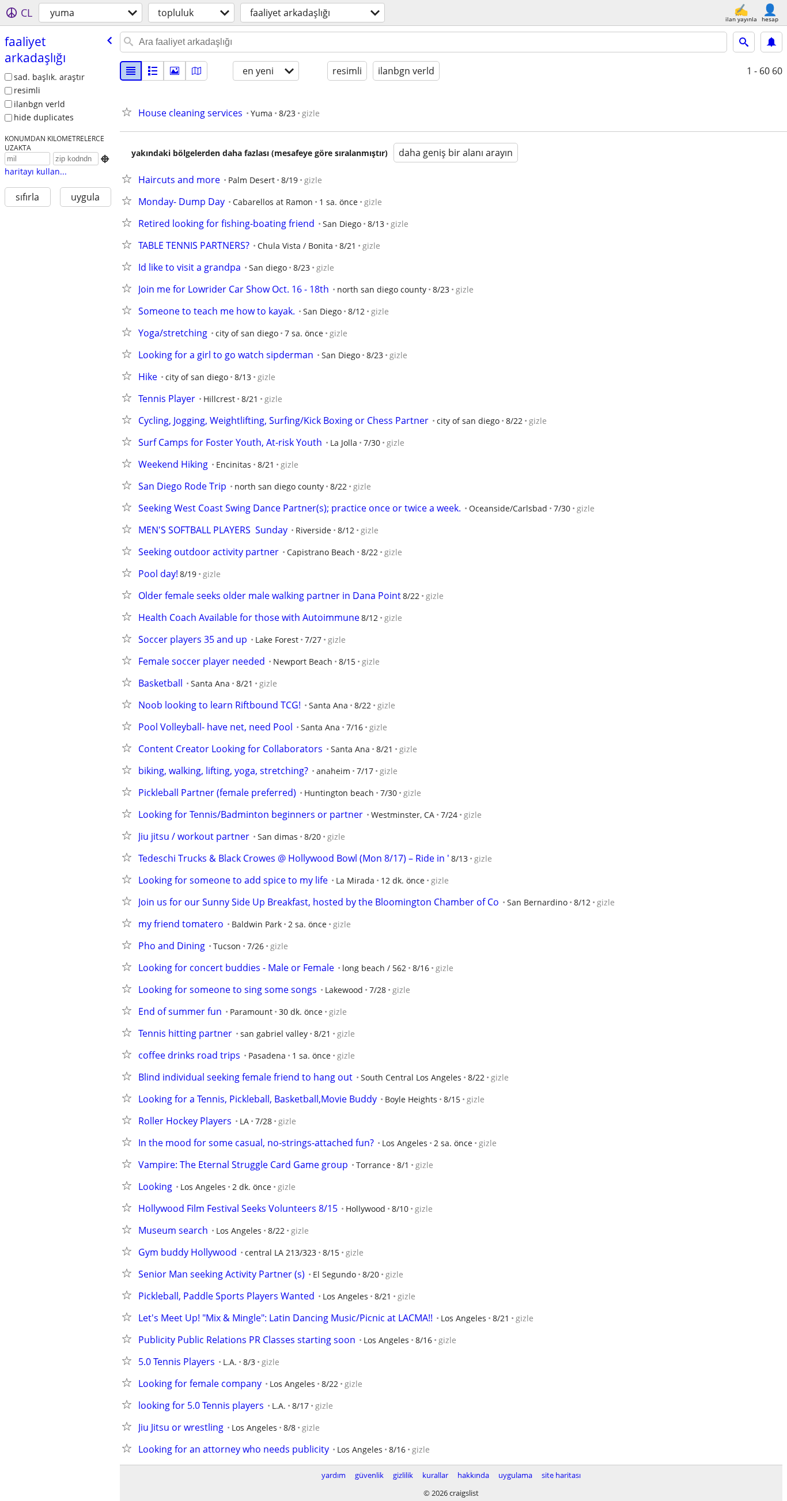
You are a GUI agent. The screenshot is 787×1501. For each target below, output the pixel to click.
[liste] (131, 71)
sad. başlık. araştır (49, 76)
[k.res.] (153, 71)
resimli (27, 90)
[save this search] (771, 42)
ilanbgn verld (39, 103)
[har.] (196, 71)
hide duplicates (44, 117)
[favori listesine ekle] (129, 112)
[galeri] (175, 71)
